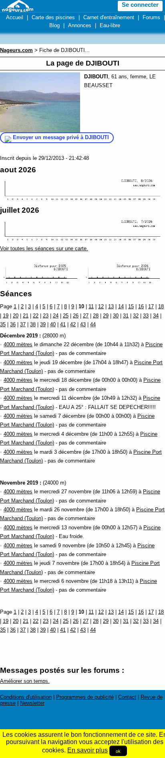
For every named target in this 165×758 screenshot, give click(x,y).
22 (35, 316)
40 (53, 324)
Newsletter (32, 703)
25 (65, 316)
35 (3, 324)
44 (93, 324)
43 (83, 324)
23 (45, 316)
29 (106, 316)
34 (156, 316)
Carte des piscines (53, 17)
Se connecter (140, 5)
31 (126, 316)
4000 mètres (18, 344)
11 (91, 306)
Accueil (14, 17)
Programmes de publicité (85, 697)
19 (5, 316)
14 (121, 306)
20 (15, 316)
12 (101, 306)
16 (141, 306)
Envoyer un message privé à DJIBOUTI (61, 137)
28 (96, 316)
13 (111, 306)
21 (25, 316)
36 (13, 324)
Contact (127, 697)
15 (131, 306)
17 (151, 306)
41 (63, 324)
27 (86, 316)
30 (116, 316)
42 (73, 324)
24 (55, 316)
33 (146, 316)
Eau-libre (110, 25)
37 (23, 324)
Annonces (79, 25)
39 (43, 324)
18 (161, 306)
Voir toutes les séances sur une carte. (44, 248)
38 (33, 324)
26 (75, 316)
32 (136, 316)
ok (118, 751)
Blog (54, 25)
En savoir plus (87, 750)
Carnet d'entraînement (108, 17)
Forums (151, 17)
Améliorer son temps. (25, 681)
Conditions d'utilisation (26, 697)
